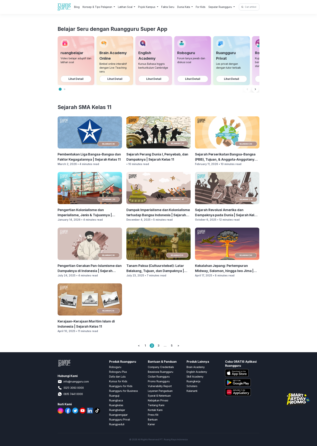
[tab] (60, 89)
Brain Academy (196, 367)
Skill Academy (195, 376)
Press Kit (153, 414)
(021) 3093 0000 (73, 387)
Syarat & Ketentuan (159, 395)
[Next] (255, 89)
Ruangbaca (116, 400)
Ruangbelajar (117, 409)
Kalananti (192, 390)
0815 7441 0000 (73, 394)
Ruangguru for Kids (120, 386)
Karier (151, 424)
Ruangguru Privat (119, 419)
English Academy (197, 371)
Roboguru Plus (118, 371)
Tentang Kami (156, 405)
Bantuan (153, 419)
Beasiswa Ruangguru (160, 371)
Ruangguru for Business (123, 390)
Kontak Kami (155, 409)
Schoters (192, 386)
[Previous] (247, 89)
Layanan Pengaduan (160, 390)
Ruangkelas (116, 405)
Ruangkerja (193, 381)
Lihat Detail (75, 78)
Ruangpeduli (116, 424)
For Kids (200, 6)
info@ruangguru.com (76, 381)
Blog (77, 6)
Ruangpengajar (118, 414)
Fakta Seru (167, 6)
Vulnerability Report (160, 386)
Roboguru (115, 367)
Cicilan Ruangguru (159, 376)
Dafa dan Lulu (117, 376)
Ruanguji (114, 395)
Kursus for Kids (118, 381)
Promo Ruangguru (159, 381)
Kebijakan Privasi (158, 400)
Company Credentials (161, 367)
